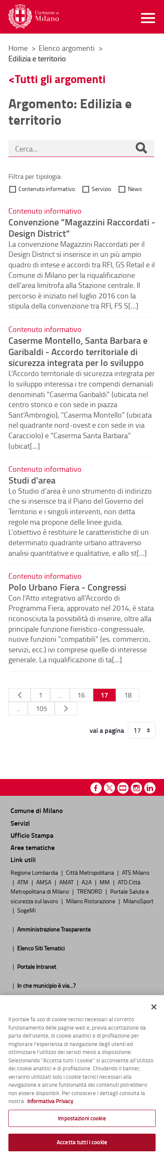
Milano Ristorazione (91, 901)
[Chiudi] (154, 1007)
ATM (23, 882)
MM (105, 882)
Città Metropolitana (90, 872)
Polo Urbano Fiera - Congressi (67, 586)
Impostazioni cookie (82, 1118)
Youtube (123, 788)
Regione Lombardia (35, 872)
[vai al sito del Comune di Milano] (33, 16)
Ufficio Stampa (32, 835)
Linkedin (150, 788)
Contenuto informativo (47, 189)
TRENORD (90, 891)
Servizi (20, 823)
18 (128, 695)
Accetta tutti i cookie (82, 1142)
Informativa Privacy (50, 1101)
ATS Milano (135, 872)
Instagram (136, 788)
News (135, 189)
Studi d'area (32, 479)
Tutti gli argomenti (60, 79)
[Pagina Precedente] (19, 695)
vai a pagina (107, 730)
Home (18, 48)
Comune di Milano (37, 810)
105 (41, 708)
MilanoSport (138, 901)
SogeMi (26, 910)
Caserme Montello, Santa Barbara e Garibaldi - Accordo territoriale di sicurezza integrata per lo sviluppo (78, 351)
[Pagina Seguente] (66, 708)
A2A (87, 882)
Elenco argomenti (67, 48)
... (60, 695)
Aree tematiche (33, 847)
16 (81, 695)
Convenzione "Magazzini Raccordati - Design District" (81, 227)
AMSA (44, 882)
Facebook (96, 788)
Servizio (101, 189)
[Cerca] (141, 148)
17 (104, 695)
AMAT (67, 882)
